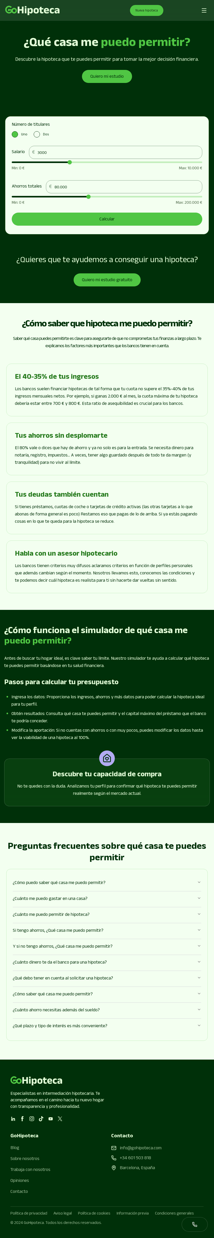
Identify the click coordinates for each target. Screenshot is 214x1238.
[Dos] (37, 134)
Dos (46, 135)
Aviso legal (63, 1214)
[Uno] (15, 134)
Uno (24, 135)
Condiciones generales (174, 1214)
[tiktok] (41, 1118)
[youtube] (50, 1118)
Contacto (19, 1192)
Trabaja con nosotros (30, 1170)
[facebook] (22, 1118)
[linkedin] (13, 1118)
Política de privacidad (28, 1214)
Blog (14, 1148)
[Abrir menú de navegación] (204, 10)
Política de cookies (94, 1214)
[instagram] (31, 1118)
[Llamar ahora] (195, 1224)
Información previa (133, 1214)
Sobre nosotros (24, 1159)
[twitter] (60, 1118)
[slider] (70, 162)
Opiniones (19, 1181)
